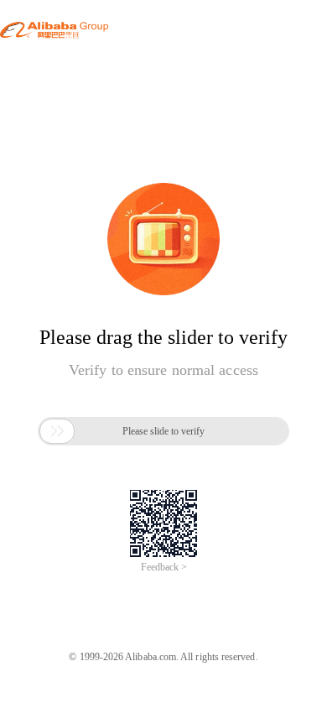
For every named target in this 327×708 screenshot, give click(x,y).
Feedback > (164, 567)
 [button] (57, 431)
